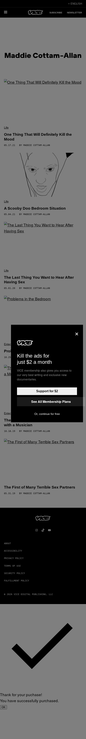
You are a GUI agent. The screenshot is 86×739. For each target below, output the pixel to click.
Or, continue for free (47, 413)
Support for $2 (47, 391)
